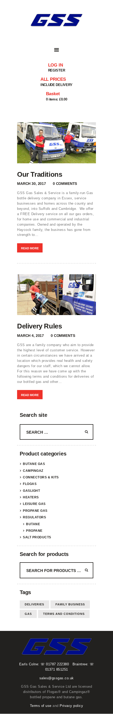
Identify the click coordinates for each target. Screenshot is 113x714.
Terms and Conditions (64, 613)
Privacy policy (71, 706)
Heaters (31, 497)
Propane (34, 531)
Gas (28, 613)
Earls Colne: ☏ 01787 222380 (44, 664)
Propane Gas (35, 511)
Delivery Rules (39, 326)
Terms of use (41, 706)
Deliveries (34, 604)
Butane (33, 524)
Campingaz (33, 471)
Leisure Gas (34, 504)
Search (87, 570)
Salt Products (37, 537)
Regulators (34, 517)
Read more (30, 248)
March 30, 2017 (31, 183)
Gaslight (31, 491)
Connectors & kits (41, 477)
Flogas (30, 484)
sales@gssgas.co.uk (56, 678)
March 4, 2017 (30, 335)
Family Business (70, 604)
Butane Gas (34, 464)
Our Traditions (39, 174)
